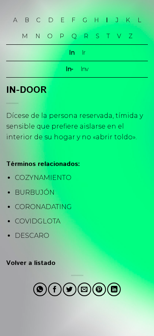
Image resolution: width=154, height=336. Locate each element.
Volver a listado (30, 263)
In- (69, 69)
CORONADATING (43, 207)
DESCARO (32, 235)
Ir (83, 52)
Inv (84, 69)
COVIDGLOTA (37, 221)
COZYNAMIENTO (43, 178)
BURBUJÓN (35, 192)
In (71, 52)
